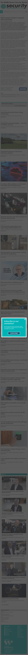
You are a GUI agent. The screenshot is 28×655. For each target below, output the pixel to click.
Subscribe (14, 333)
